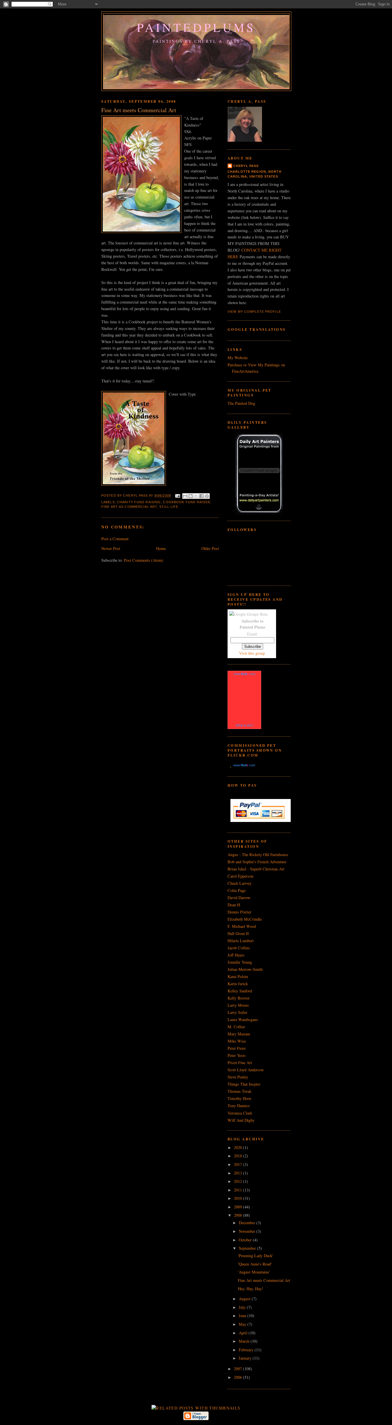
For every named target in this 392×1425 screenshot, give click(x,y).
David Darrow (239, 897)
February (247, 1349)
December (247, 1222)
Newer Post (110, 548)
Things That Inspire (244, 1084)
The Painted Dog (241, 403)
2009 (238, 1207)
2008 (238, 1215)
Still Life (168, 506)
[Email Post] (177, 495)
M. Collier (236, 1026)
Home (161, 548)
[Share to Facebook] (201, 496)
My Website (238, 357)
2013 (238, 1173)
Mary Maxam (239, 1034)
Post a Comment (115, 538)
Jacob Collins (239, 947)
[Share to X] (196, 496)
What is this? (244, 725)
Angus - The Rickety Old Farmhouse (258, 854)
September (248, 1248)
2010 (238, 1198)
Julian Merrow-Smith (245, 969)
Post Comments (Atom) (143, 560)
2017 (238, 1164)
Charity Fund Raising (139, 502)
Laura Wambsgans (243, 1019)
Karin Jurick (238, 983)
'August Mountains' (254, 1272)
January (246, 1358)
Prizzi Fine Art (240, 1062)
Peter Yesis (237, 1055)
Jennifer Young (240, 962)
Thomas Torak (239, 1091)
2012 (238, 1181)
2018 (238, 1155)
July (243, 1307)
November (247, 1231)
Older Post (210, 548)
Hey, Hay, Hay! (250, 1288)
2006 (238, 1377)
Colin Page (237, 890)
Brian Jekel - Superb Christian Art (256, 869)
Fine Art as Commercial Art (129, 506)
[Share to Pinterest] (207, 496)
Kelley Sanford (240, 991)
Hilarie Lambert (241, 940)
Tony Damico (239, 1105)
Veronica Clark (240, 1113)
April (244, 1332)
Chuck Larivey (240, 883)
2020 (238, 1147)
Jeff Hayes (236, 955)
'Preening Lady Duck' (255, 1255)
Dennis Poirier (239, 912)
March (245, 1341)
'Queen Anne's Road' (255, 1264)
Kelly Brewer (239, 998)
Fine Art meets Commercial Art (264, 1280)
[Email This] (185, 496)
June (243, 1315)
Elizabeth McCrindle (245, 919)
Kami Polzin (238, 976)
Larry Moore (238, 1005)
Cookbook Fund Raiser (186, 502)
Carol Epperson (240, 876)
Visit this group (252, 653)
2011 (238, 1190)
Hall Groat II (238, 933)
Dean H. (234, 904)
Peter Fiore (237, 1048)
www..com (244, 674)
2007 (238, 1368)
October (246, 1240)
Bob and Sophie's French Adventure (257, 861)
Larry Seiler (237, 1012)
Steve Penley (238, 1077)
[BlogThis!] (190, 496)
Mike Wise (237, 1041)
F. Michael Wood (242, 926)
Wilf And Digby (241, 1120)
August (245, 1298)
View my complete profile (254, 311)
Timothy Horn (239, 1098)
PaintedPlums (196, 27)
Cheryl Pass (246, 166)
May (243, 1324)
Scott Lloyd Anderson (245, 1069)
